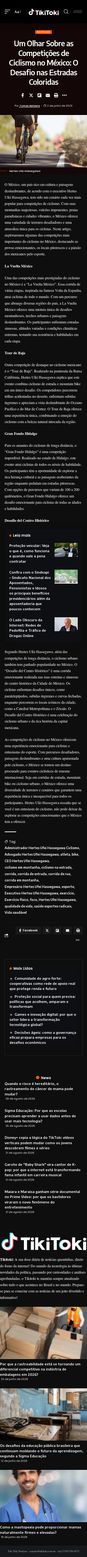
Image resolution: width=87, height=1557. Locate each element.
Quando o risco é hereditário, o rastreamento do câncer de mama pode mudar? (39, 1088)
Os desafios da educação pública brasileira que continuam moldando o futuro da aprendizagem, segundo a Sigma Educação (41, 1450)
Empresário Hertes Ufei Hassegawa (32, 887)
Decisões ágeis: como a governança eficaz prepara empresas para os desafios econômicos (43, 1037)
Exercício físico (16, 900)
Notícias (43, 32)
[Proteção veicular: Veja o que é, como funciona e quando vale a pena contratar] (66, 550)
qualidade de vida (18, 906)
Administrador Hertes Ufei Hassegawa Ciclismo (42, 848)
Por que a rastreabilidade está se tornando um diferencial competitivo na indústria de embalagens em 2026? (40, 1369)
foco (33, 900)
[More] (64, 95)
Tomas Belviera (29, 106)
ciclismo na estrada (56, 867)
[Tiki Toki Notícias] (43, 11)
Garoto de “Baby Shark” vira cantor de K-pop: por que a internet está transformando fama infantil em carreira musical (43, 1169)
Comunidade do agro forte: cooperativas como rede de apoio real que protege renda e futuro (42, 983)
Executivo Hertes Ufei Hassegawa (31, 893)
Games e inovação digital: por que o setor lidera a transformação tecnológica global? (43, 1019)
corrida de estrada (32, 874)
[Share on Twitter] (31, 95)
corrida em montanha (22, 880)
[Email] (48, 95)
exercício (67, 893)
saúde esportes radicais (52, 906)
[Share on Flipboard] (39, 95)
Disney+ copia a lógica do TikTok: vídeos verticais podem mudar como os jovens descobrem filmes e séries (39, 1142)
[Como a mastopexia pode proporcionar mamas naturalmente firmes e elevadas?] (43, 1496)
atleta (65, 854)
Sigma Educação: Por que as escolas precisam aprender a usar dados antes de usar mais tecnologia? (40, 1115)
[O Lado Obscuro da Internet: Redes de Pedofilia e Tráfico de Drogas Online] (66, 624)
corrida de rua (59, 874)
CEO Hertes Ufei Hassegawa (27, 861)
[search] (66, 11)
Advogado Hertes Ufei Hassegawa (32, 854)
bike (75, 854)
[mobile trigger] (9, 11)
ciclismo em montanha (22, 867)
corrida (10, 874)
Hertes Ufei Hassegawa (57, 900)
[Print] (56, 95)
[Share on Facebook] (22, 95)
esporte (68, 887)
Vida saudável (16, 912)
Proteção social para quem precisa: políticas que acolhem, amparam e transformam (43, 1001)
